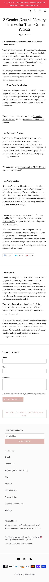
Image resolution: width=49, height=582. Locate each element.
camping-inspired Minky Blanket (31, 167)
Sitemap (8, 510)
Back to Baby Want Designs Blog (26, 413)
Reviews (8, 484)
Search (7, 457)
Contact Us (9, 464)
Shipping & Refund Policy (16, 470)
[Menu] (45, 10)
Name (5, 357)
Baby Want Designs (28, 574)
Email (5, 367)
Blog (7, 477)
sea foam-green (27, 218)
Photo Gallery (11, 490)
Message (6, 377)
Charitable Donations (14, 503)
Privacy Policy (11, 497)
